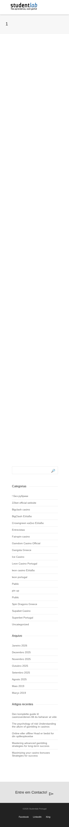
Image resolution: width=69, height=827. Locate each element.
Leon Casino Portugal (24, 563)
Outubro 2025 (20, 665)
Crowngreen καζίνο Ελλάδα (28, 523)
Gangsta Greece (21, 550)
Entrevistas (18, 529)
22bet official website (24, 502)
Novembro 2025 (21, 659)
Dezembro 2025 (21, 652)
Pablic (15, 583)
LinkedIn (37, 817)
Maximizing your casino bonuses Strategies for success (31, 754)
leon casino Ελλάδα (23, 570)
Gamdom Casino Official (26, 543)
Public (15, 597)
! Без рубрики (20, 496)
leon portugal (19, 577)
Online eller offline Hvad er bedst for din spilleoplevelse (33, 735)
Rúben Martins (26, 394)
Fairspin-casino (21, 536)
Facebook (24, 817)
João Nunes (24, 282)
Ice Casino (18, 556)
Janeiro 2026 (19, 645)
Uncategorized (20, 624)
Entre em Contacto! (31, 792)
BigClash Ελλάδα (22, 516)
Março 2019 (19, 692)
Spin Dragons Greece (24, 604)
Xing (48, 817)
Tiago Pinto (24, 189)
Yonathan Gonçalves (30, 90)
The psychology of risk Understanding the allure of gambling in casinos (34, 725)
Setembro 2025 (21, 672)
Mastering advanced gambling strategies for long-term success (30, 744)
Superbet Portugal (22, 617)
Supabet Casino (21, 610)
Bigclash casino (21, 509)
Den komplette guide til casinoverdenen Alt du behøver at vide (34, 715)
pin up (15, 590)
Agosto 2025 (19, 679)
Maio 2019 (18, 686)
